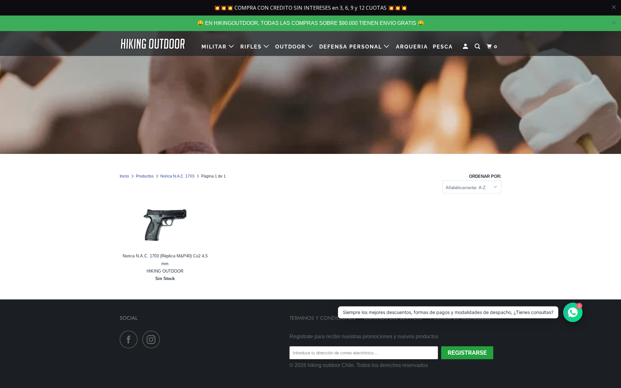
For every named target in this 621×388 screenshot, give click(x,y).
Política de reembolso (460, 318)
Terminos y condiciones (322, 318)
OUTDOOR (291, 47)
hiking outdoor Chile (331, 365)
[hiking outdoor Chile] (153, 43)
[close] (614, 22)
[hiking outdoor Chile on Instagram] (153, 339)
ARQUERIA (412, 47)
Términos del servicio (392, 318)
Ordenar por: (485, 176)
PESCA (443, 47)
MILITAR (215, 47)
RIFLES (252, 47)
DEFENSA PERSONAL (351, 47)
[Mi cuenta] (466, 46)
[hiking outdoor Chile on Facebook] (130, 339)
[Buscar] (478, 46)
